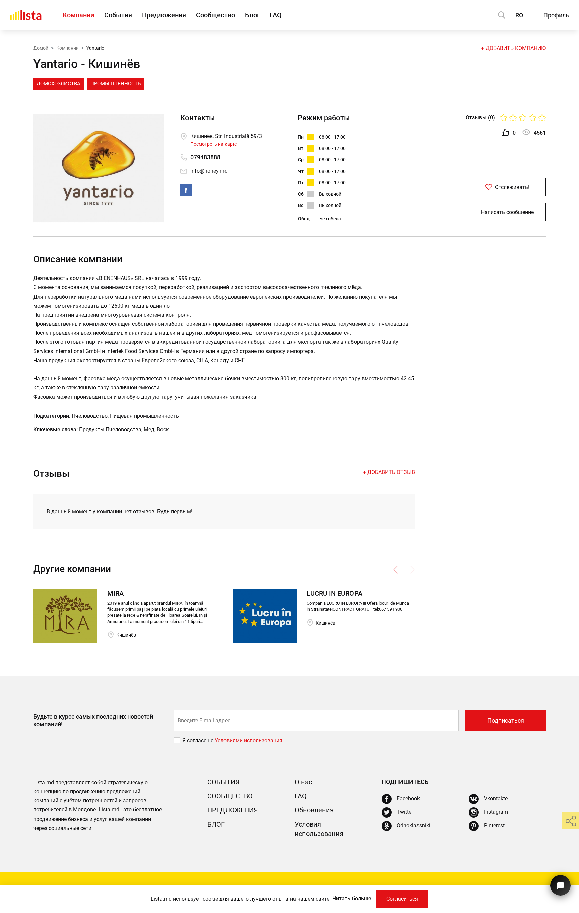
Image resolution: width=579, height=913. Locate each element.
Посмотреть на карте (213, 144)
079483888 (205, 157)
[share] (570, 820)
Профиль (556, 15)
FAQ (276, 15)
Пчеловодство (90, 416)
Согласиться (402, 899)
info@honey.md (209, 171)
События (118, 15)
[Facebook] (186, 190)
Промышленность (115, 84)
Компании (78, 15)
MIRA (115, 593)
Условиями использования (248, 740)
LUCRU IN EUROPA (334, 593)
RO (519, 15)
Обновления (314, 810)
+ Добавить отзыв (389, 472)
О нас (303, 782)
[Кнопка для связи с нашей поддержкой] (560, 885)
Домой (40, 48)
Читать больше (351, 898)
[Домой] (26, 15)
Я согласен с (198, 740)
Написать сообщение (507, 212)
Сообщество (215, 15)
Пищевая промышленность (144, 416)
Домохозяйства (58, 84)
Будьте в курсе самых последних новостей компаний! (93, 720)
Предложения (164, 15)
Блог (252, 15)
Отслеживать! (511, 187)
